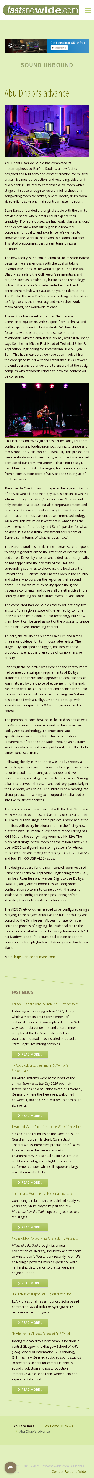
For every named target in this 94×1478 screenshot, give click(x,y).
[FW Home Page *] (47, 64)
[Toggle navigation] (87, 10)
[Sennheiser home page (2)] (47, 45)
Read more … (32, 1054)
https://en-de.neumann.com (34, 957)
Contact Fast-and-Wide (69, 1471)
